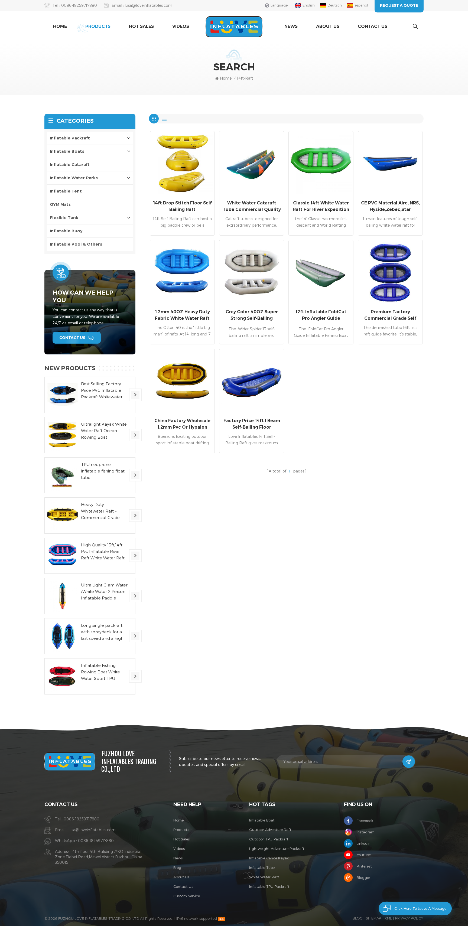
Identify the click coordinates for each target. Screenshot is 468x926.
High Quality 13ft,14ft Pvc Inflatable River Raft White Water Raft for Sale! (103, 551)
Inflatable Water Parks (74, 177)
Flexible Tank (64, 217)
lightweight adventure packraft (276, 848)
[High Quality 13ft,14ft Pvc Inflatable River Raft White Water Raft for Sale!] (62, 556)
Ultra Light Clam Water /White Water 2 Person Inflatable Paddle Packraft (104, 591)
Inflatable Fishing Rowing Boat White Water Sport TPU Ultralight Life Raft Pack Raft (100, 672)
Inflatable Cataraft (70, 164)
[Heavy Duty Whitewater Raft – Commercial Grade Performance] (62, 515)
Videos (180, 26)
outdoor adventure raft (270, 829)
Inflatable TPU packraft (269, 886)
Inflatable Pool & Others (76, 244)
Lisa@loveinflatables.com (148, 5)
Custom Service (186, 896)
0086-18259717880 (79, 5)
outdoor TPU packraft (268, 839)
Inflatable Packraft (70, 138)
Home (60, 26)
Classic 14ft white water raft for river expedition (321, 206)
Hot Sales (141, 26)
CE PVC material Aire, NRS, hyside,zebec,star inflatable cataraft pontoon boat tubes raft (390, 206)
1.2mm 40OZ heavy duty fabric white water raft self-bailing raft (182, 315)
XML (388, 918)
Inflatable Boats (67, 151)
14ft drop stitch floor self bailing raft (182, 206)
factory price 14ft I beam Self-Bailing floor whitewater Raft (251, 424)
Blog (177, 867)
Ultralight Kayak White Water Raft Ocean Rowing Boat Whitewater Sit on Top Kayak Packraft (104, 431)
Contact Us (372, 26)
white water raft (264, 877)
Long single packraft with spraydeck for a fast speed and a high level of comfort (102, 632)
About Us (327, 26)
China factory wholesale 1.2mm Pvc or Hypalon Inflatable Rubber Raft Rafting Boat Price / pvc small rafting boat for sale (182, 424)
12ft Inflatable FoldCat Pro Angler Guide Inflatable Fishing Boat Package (321, 315)
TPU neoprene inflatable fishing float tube (103, 471)
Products (97, 26)
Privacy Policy (409, 918)
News (291, 26)
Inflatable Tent (66, 191)
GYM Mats (60, 204)
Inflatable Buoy (66, 230)
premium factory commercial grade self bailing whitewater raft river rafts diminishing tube (390, 315)
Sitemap (373, 918)
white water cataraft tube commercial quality (252, 206)
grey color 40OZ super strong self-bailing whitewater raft (252, 315)
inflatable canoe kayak (269, 858)
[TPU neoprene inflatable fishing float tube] (62, 475)
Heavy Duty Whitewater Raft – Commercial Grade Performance (100, 511)
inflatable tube (262, 867)
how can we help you (83, 296)
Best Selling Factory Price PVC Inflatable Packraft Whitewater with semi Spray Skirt (102, 390)
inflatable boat (262, 820)
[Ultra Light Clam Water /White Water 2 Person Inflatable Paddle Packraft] (62, 596)
